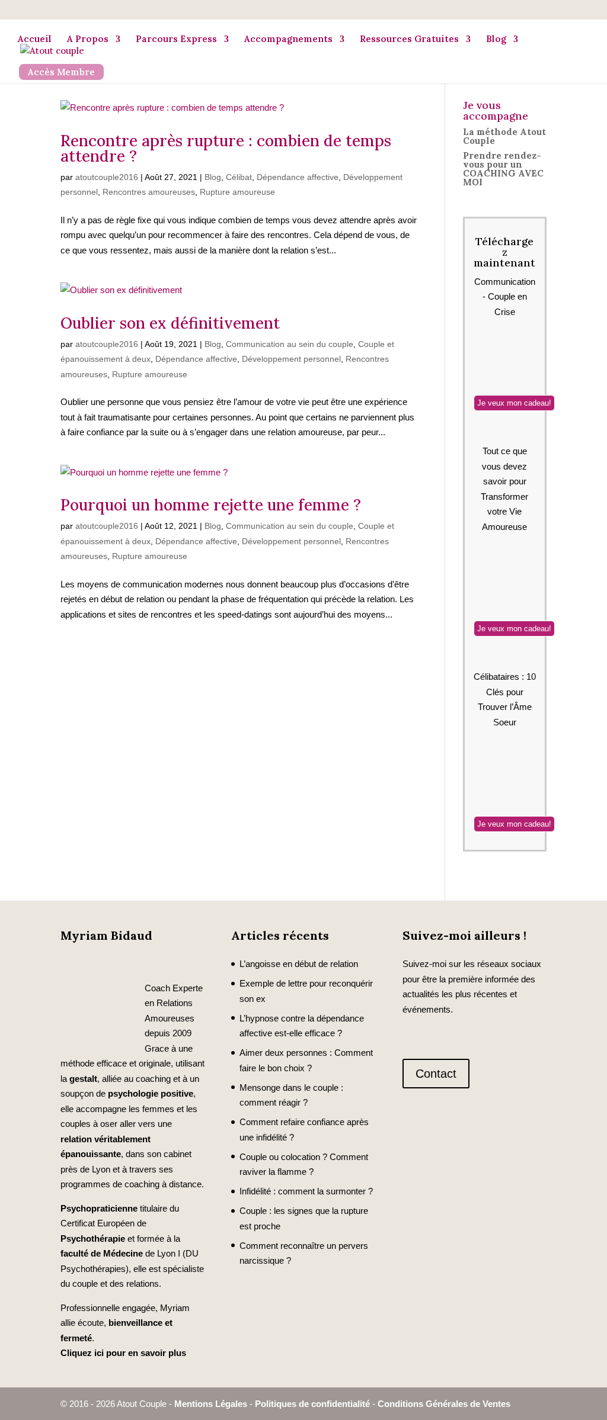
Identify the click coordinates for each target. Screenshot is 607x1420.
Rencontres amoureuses (149, 192)
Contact (436, 1073)
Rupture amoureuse (237, 192)
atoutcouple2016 (106, 177)
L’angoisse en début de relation (298, 964)
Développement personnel (291, 359)
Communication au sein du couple (289, 344)
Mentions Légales (210, 1404)
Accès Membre (61, 72)
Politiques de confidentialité (312, 1404)
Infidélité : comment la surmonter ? (306, 1191)
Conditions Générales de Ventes (444, 1404)
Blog (496, 38)
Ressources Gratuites (409, 38)
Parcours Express (176, 38)
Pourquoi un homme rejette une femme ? (210, 505)
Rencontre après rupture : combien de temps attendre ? (225, 148)
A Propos (87, 38)
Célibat (239, 177)
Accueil (35, 38)
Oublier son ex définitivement (170, 323)
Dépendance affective (297, 177)
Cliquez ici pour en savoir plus (123, 1353)
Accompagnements (288, 38)
